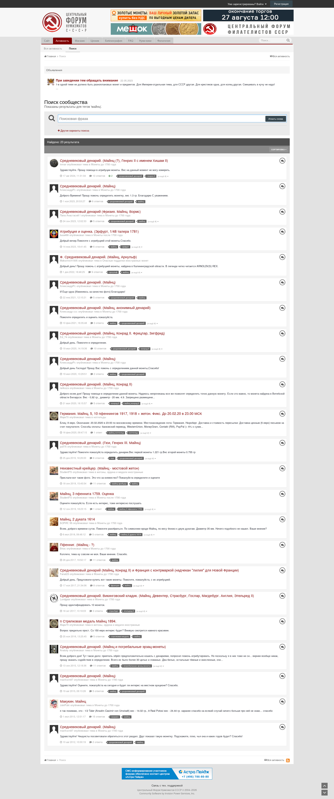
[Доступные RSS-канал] (288, 760)
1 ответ (97, 432)
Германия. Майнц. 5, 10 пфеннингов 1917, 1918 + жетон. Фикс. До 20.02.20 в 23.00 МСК (131, 413)
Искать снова (275, 118)
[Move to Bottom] (324, 793)
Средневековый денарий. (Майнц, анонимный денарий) (105, 307)
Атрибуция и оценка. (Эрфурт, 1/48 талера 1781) (99, 231)
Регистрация (281, 4)
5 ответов (98, 221)
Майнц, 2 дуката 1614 (77, 518)
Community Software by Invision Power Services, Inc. (167, 793)
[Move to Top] (324, 786)
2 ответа (98, 374)
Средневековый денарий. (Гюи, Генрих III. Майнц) (100, 442)
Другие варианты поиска (74, 130)
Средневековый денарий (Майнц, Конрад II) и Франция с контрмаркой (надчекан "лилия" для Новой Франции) (149, 569)
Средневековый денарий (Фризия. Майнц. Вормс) (100, 211)
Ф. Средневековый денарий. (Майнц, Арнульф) (98, 256)
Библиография (113, 40)
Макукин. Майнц (73, 701)
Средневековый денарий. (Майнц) (88, 185)
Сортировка (278, 149)
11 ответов (99, 483)
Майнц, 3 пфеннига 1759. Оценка (87, 493)
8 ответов (98, 458)
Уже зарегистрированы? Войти (246, 4)
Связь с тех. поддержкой (167, 785)
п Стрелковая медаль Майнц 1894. (88, 620)
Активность (62, 40)
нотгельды (100, 417)
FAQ (130, 40)
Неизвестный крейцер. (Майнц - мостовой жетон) (99, 467)
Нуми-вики (145, 40)
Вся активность (53, 48)
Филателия (163, 40)
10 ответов (99, 348)
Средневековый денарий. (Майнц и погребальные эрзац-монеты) (113, 646)
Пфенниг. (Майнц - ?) (77, 544)
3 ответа (98, 323)
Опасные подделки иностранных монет (125, 260)
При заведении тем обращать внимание (87, 80)
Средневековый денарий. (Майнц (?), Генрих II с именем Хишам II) (114, 160)
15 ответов (98, 716)
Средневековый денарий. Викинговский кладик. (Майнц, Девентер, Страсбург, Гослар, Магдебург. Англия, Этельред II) (157, 595)
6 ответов (97, 201)
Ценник (95, 40)
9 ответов (97, 272)
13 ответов (98, 175)
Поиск (73, 48)
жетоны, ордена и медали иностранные (120, 472)
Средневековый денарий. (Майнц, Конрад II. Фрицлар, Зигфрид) (112, 332)
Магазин (80, 40)
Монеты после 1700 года (108, 235)
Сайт (47, 40)
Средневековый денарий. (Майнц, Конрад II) (96, 383)
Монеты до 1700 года (103, 164)
